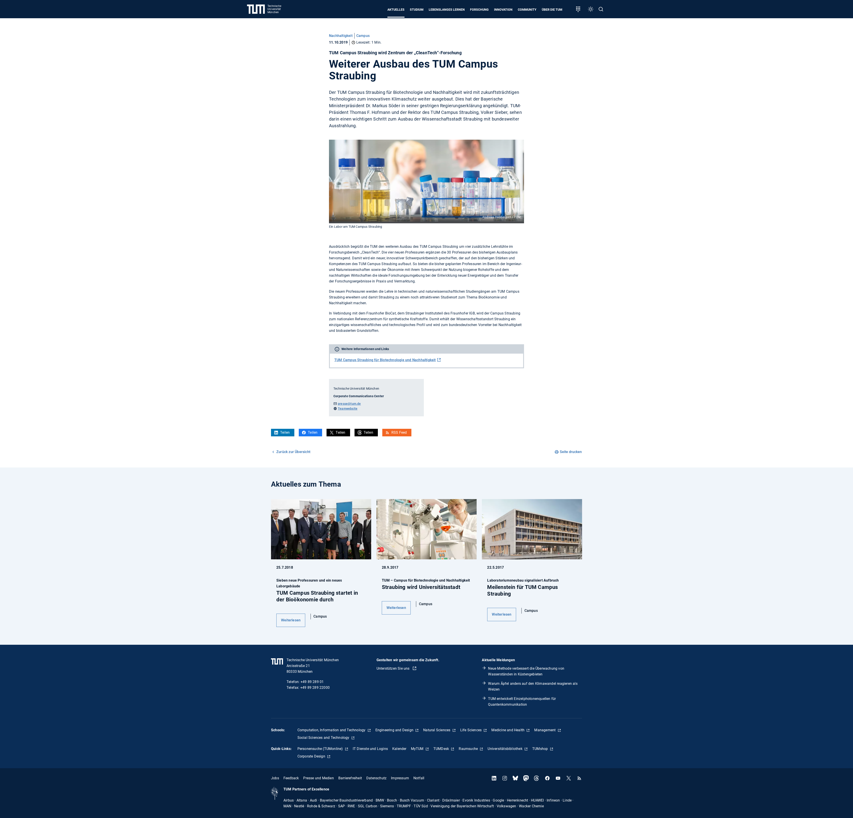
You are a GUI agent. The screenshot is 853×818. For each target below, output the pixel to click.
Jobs (275, 778)
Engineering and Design (395, 730)
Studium (416, 9)
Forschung (479, 9)
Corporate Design (311, 756)
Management (545, 730)
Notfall (418, 778)
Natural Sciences (437, 730)
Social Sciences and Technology (323, 737)
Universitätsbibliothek (505, 749)
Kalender (399, 749)
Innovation (503, 9)
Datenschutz (376, 778)
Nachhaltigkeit (341, 36)
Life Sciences (471, 730)
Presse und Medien (318, 778)
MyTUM (418, 749)
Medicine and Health (508, 730)
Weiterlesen (291, 620)
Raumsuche (469, 749)
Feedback (291, 778)
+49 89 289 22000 (315, 687)
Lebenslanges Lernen (447, 9)
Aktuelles (396, 9)
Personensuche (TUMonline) (320, 749)
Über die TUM (552, 9)
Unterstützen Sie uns (394, 668)
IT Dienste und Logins (370, 749)
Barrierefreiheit (350, 778)
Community (527, 9)
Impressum (400, 778)
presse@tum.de (349, 403)
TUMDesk (441, 749)
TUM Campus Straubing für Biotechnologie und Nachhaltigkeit (385, 360)
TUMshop (540, 749)
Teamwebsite (347, 408)
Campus (363, 36)
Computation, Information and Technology (332, 730)
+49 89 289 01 (312, 682)
